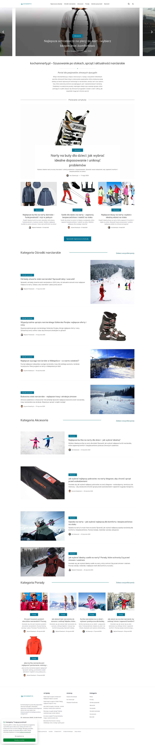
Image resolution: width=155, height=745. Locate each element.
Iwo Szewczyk (70, 699)
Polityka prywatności (42, 731)
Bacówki (106, 4)
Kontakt (50, 731)
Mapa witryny (78, 731)
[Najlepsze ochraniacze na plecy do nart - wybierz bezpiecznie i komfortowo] (78, 32)
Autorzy (69, 693)
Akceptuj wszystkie (19, 740)
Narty (91, 696)
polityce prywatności (25, 732)
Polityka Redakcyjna (68, 731)
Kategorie (93, 693)
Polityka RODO (57, 731)
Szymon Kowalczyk (72, 696)
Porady (87, 4)
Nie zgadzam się (19, 736)
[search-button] (129, 4)
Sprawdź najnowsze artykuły (78, 239)
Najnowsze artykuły (56, 4)
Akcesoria (80, 4)
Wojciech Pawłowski (72, 702)
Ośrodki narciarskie (69, 4)
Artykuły (47, 693)
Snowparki (92, 708)
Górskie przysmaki (96, 4)
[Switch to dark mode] (133, 3)
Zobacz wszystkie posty (125, 253)
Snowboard (93, 714)
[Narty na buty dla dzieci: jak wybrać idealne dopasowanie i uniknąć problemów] (77, 141)
